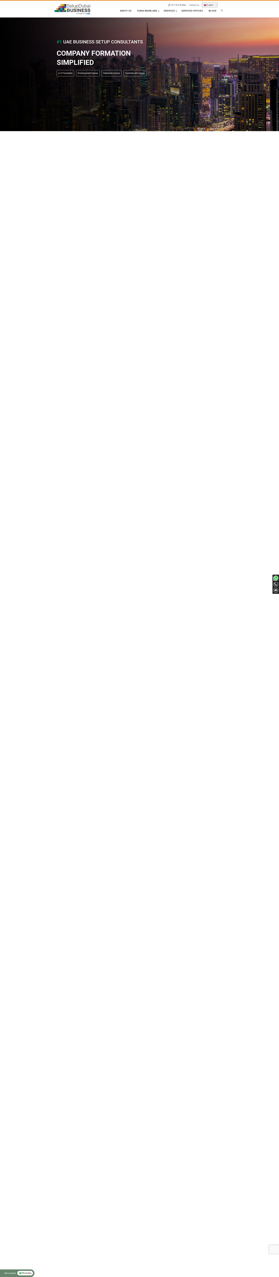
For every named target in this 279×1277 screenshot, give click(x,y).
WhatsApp (27, 1273)
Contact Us (194, 5)
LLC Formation (65, 73)
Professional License (88, 73)
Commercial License (135, 73)
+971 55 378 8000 (178, 5)
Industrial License (111, 73)
